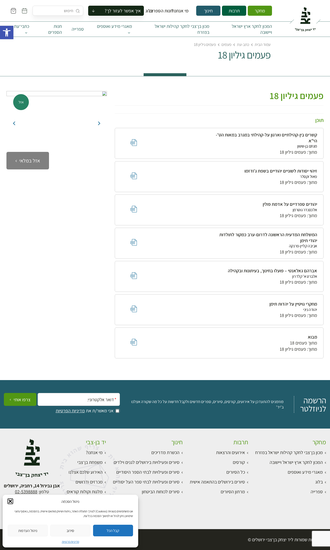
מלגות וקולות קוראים (85, 492)
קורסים (239, 462)
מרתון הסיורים (233, 492)
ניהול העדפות (27, 530)
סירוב (70, 530)
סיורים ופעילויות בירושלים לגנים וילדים (146, 462)
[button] (6, 32)
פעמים (226, 44)
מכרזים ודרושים (89, 482)
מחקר (260, 11)
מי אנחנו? (183, 11)
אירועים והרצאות (230, 452)
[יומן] (24, 11)
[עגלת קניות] (13, 11)
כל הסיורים (235, 472)
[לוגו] (305, 17)
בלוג (150, 11)
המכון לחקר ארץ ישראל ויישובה (252, 29)
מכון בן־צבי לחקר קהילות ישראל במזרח (182, 29)
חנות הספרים (166, 11)
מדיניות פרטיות (70, 542)
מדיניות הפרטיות (70, 410)
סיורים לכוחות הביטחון (160, 492)
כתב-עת (243, 44)
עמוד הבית (263, 44)
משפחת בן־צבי (90, 462)
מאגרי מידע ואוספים (114, 26)
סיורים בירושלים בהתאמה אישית (217, 482)
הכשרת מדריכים (165, 452)
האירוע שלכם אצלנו (86, 472)
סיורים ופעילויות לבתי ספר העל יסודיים (146, 482)
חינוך (208, 11)
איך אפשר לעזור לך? (123, 11)
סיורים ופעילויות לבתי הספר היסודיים (147, 472)
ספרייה (78, 29)
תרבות (234, 11)
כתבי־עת (21, 26)
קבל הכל (113, 530)
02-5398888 (26, 492)
